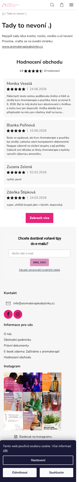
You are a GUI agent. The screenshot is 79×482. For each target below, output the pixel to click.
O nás (8, 334)
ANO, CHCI (39, 262)
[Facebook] (8, 314)
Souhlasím (56, 472)
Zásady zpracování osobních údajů (39, 270)
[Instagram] (17, 314)
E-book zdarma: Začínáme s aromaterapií (31, 351)
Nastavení (38, 460)
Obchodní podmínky (17, 340)
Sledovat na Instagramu (35, 437)
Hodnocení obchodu (39, 62)
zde (5, 450)
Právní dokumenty (16, 345)
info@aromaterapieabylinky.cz (33, 303)
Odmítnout (19, 472)
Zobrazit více (39, 218)
